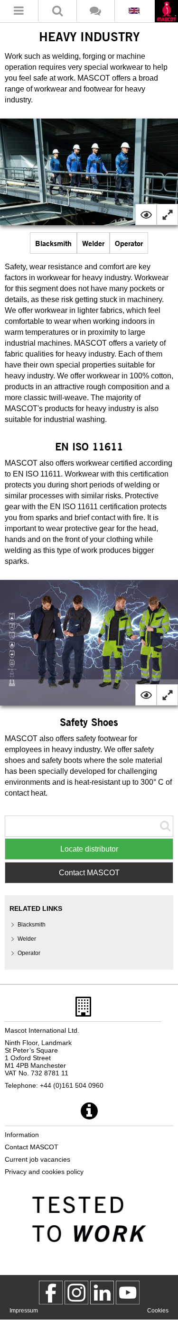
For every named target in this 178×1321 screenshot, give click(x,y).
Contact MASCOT (89, 873)
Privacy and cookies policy (44, 1171)
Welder (93, 243)
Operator (129, 243)
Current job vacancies (37, 1159)
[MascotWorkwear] (51, 1292)
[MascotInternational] (128, 1292)
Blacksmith (53, 243)
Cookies (158, 1310)
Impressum (23, 1310)
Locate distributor (89, 849)
